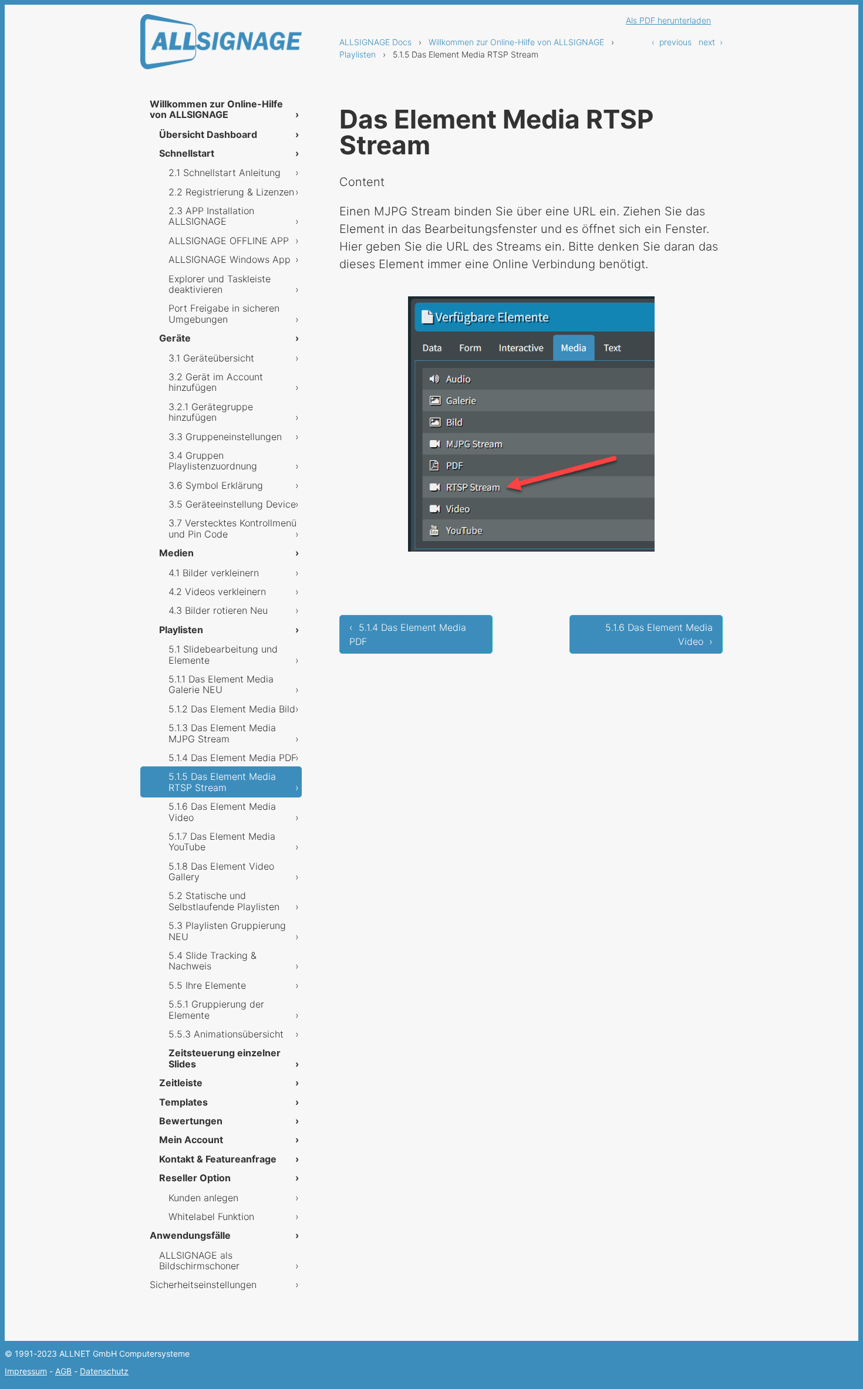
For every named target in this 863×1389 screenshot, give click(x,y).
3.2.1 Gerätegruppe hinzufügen (210, 412)
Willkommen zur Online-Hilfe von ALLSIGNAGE (516, 42)
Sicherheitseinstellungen (203, 1284)
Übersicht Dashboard (208, 134)
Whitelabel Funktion (211, 1216)
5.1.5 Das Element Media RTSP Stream (222, 781)
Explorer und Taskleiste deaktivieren (219, 284)
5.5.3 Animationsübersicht (226, 1034)
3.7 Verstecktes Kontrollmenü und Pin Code (232, 528)
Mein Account (191, 1139)
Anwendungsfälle (190, 1235)
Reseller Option (195, 1178)
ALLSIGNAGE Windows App (229, 259)
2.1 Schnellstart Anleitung (224, 172)
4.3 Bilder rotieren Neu (218, 610)
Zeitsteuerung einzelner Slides (224, 1058)
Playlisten (357, 54)
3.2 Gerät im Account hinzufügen (215, 382)
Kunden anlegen (203, 1198)
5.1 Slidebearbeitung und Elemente (223, 654)
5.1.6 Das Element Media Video (222, 811)
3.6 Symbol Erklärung (215, 485)
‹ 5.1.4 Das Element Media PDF (407, 634)
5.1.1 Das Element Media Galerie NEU (221, 684)
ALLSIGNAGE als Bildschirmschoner (199, 1260)
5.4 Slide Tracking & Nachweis (212, 960)
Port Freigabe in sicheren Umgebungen (223, 313)
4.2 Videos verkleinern (217, 591)
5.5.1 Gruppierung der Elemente (216, 1009)
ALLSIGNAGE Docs (375, 42)
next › (711, 42)
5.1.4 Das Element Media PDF (232, 757)
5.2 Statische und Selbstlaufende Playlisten (223, 901)
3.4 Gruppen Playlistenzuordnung (212, 461)
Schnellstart (186, 153)
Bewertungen (191, 1121)
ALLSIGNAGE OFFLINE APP (228, 240)
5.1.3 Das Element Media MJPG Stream (222, 733)
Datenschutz (104, 1371)
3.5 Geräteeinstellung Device (232, 504)
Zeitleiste (181, 1083)
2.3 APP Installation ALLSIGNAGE (211, 216)
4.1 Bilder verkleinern (213, 573)
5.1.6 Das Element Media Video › (659, 634)
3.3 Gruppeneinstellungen (225, 436)
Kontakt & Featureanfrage (218, 1159)
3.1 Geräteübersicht (211, 358)
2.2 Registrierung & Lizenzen (231, 192)
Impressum (26, 1371)
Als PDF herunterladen (668, 20)
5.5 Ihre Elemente (207, 985)
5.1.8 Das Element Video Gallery (221, 871)
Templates (183, 1102)
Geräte (175, 338)
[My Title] (221, 59)
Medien (176, 553)
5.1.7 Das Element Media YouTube (221, 841)
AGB (63, 1371)
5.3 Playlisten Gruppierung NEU (227, 931)
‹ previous (672, 42)
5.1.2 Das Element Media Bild (231, 709)
